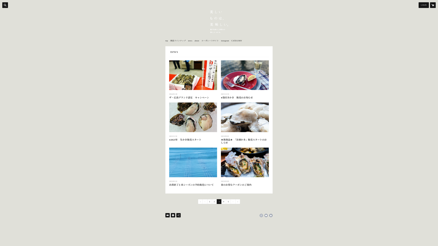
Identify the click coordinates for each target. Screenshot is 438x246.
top (166, 41)
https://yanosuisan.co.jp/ (271, 215)
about (197, 41)
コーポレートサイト (210, 41)
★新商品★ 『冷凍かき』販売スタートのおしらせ (244, 141)
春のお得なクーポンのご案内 (236, 185)
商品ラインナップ (178, 41)
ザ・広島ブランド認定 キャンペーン (189, 97)
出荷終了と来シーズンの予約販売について (191, 185)
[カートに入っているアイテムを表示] (433, 5)
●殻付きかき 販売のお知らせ (237, 97)
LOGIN (424, 5)
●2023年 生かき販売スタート (185, 139)
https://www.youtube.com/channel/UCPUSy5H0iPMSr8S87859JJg (266, 215)
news (190, 41)
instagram (225, 41)
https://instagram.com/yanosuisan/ (261, 215)
